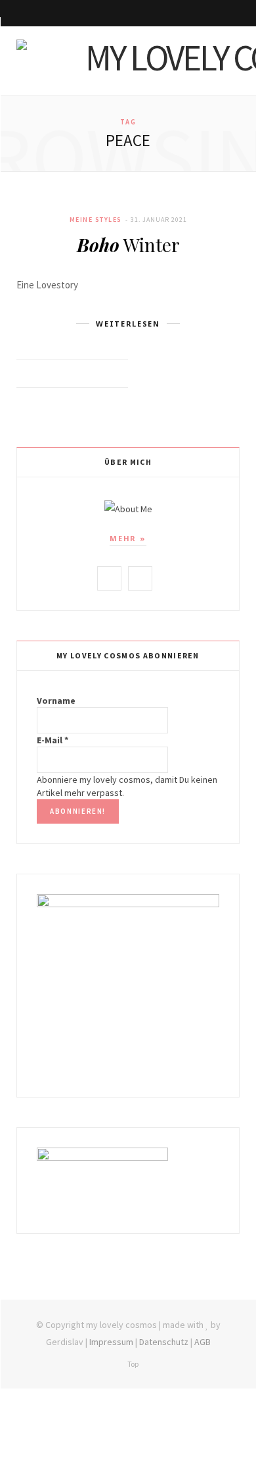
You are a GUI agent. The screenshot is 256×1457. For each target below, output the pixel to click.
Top (132, 1364)
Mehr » (128, 538)
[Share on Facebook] (65, 374)
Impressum (111, 1342)
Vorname (56, 700)
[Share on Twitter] (81, 374)
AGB (202, 1342)
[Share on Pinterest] (114, 374)
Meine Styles (96, 219)
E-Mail (52, 740)
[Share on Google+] (98, 374)
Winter (128, 244)
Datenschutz (163, 1342)
